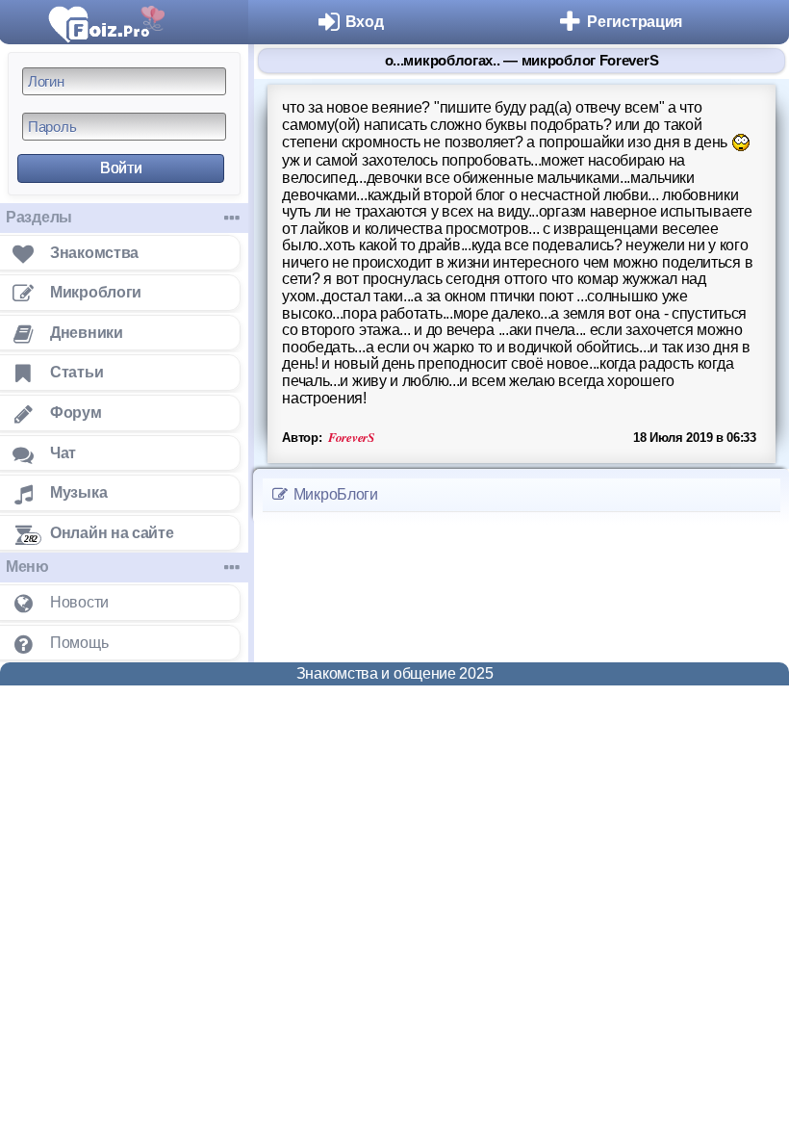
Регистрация (634, 21)
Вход (364, 21)
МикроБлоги (334, 494)
